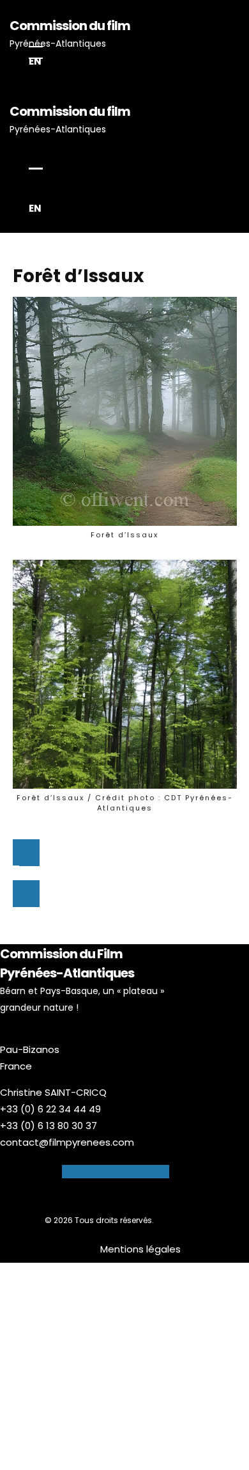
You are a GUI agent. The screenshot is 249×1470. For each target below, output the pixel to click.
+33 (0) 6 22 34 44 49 (50, 1109)
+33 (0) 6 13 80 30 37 (48, 1125)
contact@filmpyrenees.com (67, 1142)
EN (35, 61)
